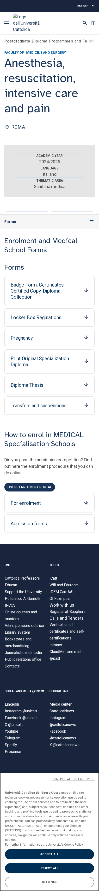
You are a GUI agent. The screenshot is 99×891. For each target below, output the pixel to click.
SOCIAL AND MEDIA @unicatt (24, 691)
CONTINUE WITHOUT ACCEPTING (73, 779)
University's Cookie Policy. (65, 844)
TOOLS (54, 565)
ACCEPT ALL (49, 854)
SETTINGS (49, 882)
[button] (84, 23)
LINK (8, 565)
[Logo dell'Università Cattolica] (31, 23)
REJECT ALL (49, 868)
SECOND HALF (59, 691)
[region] (49, 832)
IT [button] (93, 23)
